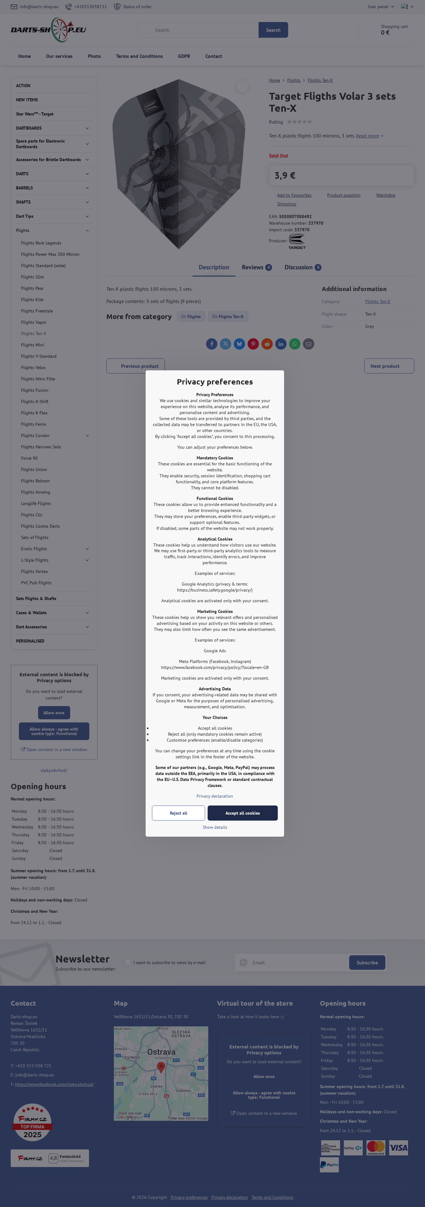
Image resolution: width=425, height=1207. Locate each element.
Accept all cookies (243, 813)
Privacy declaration (215, 796)
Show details (215, 827)
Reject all (178, 813)
